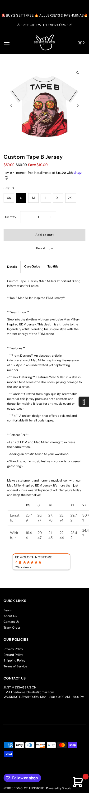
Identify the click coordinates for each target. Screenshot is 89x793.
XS (9, 198)
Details (12, 266)
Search (9, 610)
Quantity (10, 217)
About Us (10, 616)
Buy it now (44, 248)
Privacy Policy (13, 649)
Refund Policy (13, 655)
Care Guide (32, 266)
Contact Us (11, 621)
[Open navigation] (14, 42)
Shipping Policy (14, 660)
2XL (71, 198)
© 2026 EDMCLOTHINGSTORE (24, 788)
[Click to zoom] (77, 73)
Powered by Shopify (59, 788)
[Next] (77, 106)
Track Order (12, 627)
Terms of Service (15, 666)
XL (58, 198)
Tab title (52, 266)
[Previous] (11, 106)
